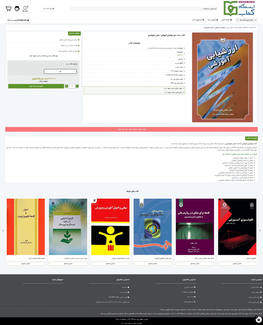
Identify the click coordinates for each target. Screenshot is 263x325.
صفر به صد (124, 323)
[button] (3, 231)
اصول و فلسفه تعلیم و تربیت (36, 258)
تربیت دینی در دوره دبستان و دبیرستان (75, 258)
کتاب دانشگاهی (247, 27)
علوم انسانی (237, 27)
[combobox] (143, 8)
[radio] (60, 71)
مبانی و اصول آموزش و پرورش (120, 258)
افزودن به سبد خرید (36, 86)
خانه (254, 27)
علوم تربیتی (229, 27)
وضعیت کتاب (73, 64)
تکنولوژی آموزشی (251, 258)
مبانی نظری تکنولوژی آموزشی (163, 258)
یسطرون (180, 54)
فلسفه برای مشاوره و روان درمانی (204, 258)
